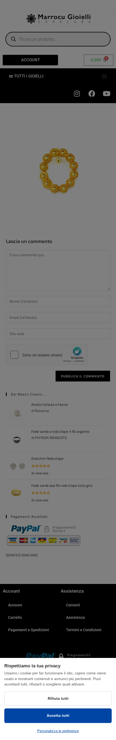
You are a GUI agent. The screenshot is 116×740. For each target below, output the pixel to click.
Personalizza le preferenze (58, 731)
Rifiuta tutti (58, 698)
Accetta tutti (58, 715)
